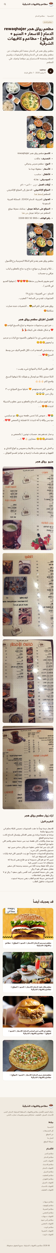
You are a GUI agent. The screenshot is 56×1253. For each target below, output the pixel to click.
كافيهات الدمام (48, 1168)
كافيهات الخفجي (47, 1223)
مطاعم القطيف (47, 1175)
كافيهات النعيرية (47, 1231)
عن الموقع (49, 1134)
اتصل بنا (50, 1138)
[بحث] (5, 4)
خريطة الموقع (48, 1141)
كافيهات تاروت (48, 1234)
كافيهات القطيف (47, 1190)
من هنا (25, 213)
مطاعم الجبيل (48, 1171)
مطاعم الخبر (49, 1153)
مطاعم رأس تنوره (47, 1220)
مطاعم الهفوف (48, 1205)
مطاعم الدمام (40, 16)
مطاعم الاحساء (48, 1164)
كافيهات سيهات (47, 1216)
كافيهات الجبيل (47, 1182)
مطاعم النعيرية (48, 1209)
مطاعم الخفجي (48, 1212)
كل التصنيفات (48, 1131)
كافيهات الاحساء (47, 1186)
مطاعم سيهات (48, 1202)
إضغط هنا (38, 194)
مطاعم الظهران (48, 1179)
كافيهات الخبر (48, 1161)
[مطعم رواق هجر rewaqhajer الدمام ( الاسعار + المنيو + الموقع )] (28, 132)
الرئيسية (50, 16)
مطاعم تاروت (48, 1227)
